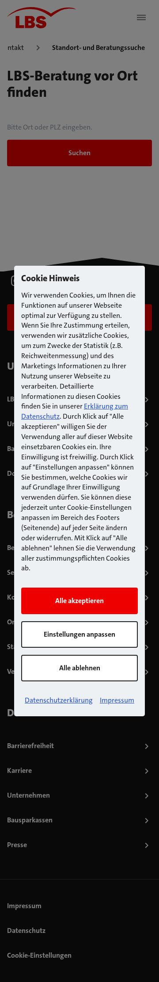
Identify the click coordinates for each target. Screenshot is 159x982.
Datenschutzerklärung (59, 700)
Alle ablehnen (79, 667)
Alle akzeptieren (79, 600)
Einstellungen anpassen (79, 634)
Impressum (117, 700)
